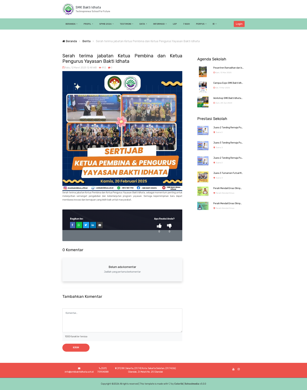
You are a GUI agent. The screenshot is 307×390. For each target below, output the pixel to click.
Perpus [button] (200, 24)
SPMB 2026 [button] (105, 24)
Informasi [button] (159, 24)
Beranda (71, 41)
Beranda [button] (71, 24)
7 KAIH (186, 24)
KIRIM (76, 347)
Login (239, 23)
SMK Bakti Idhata (88, 7)
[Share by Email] (100, 225)
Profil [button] (87, 24)
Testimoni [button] (126, 24)
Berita (86, 41)
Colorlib (178, 383)
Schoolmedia (192, 383)
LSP (175, 24)
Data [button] (142, 24)
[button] (214, 24)
